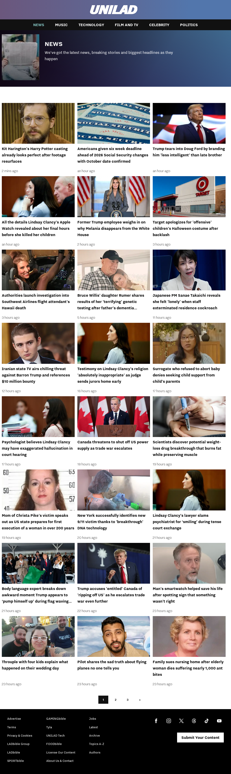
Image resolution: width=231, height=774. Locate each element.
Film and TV (126, 24)
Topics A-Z (96, 744)
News (38, 24)
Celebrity (159, 24)
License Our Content (60, 752)
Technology (91, 24)
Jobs (92, 719)
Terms (11, 727)
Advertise (14, 719)
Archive (94, 735)
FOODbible (54, 744)
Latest (93, 727)
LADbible (13, 752)
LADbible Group (18, 744)
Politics (189, 24)
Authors (94, 752)
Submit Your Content (200, 737)
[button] (115, 56)
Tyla (49, 727)
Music (61, 24)
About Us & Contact (60, 761)
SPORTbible (15, 761)
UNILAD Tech (55, 735)
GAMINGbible (56, 719)
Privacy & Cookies (19, 735)
